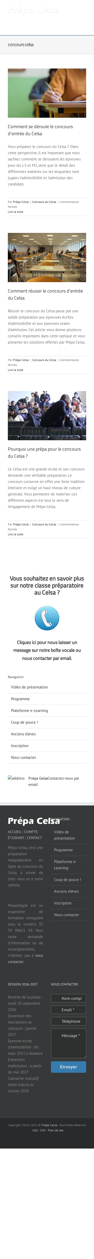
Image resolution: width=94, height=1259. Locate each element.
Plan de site (55, 1130)
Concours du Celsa (44, 202)
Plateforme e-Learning (29, 710)
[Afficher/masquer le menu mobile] (84, 8)
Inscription (19, 745)
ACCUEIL (14, 831)
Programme (20, 698)
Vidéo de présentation (29, 687)
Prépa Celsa (21, 202)
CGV (43, 1130)
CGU (35, 1130)
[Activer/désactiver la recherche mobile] (75, 8)
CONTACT (34, 837)
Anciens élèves (23, 733)
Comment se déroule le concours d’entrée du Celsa (40, 130)
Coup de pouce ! (24, 722)
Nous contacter (23, 757)
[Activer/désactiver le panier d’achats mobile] (65, 8)
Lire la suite (15, 212)
